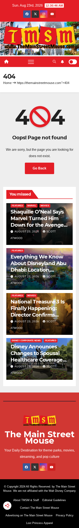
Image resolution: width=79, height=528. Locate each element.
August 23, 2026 (27, 231)
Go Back (39, 168)
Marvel (31, 205)
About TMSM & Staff (26, 500)
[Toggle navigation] (31, 61)
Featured (17, 205)
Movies (45, 205)
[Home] (6, 62)
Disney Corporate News (26, 340)
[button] (54, 61)
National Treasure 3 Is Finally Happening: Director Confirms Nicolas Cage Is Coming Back (39, 315)
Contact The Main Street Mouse (39, 507)
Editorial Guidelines (54, 500)
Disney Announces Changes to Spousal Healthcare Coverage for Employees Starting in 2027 (39, 360)
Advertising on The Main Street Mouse (28, 515)
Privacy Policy (65, 515)
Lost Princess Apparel (39, 523)
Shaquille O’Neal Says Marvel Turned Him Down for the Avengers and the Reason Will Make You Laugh (39, 225)
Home (7, 83)
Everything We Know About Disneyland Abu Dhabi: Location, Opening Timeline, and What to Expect (39, 270)
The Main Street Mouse (40, 437)
